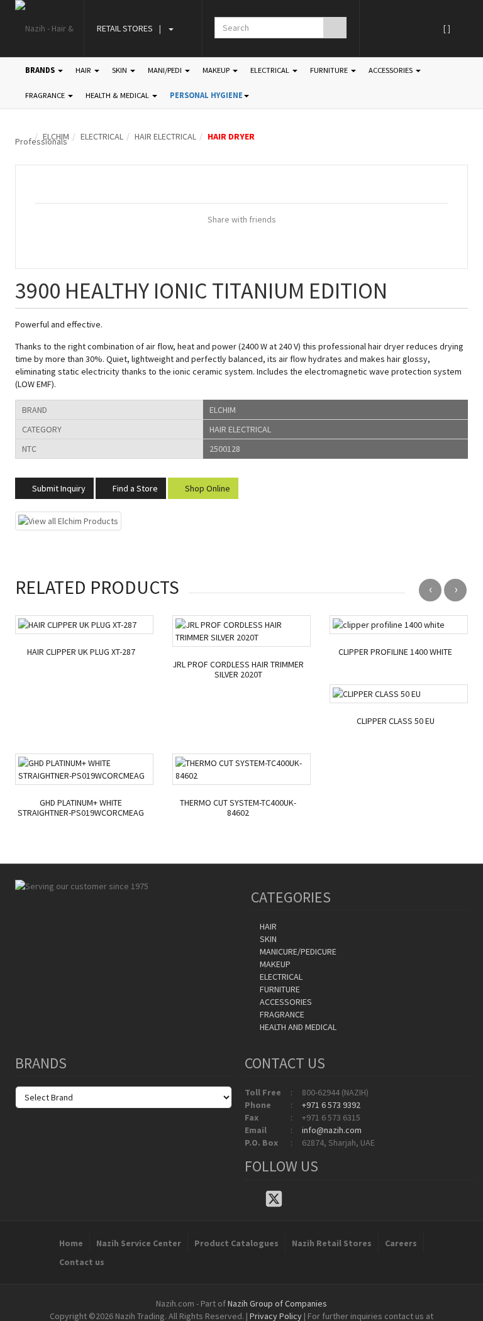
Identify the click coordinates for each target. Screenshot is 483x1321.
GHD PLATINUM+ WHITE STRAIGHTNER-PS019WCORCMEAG (81, 808)
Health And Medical (297, 1027)
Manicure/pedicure (297, 951)
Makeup (274, 964)
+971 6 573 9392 (331, 1104)
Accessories (285, 1001)
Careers (401, 1243)
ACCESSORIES (391, 70)
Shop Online (206, 488)
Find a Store (134, 488)
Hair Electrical (165, 136)
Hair (267, 926)
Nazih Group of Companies (277, 1303)
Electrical (101, 136)
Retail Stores (125, 28)
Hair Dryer (231, 136)
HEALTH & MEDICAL (118, 95)
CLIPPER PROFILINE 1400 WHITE (395, 652)
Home (71, 1243)
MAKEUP (217, 70)
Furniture (279, 989)
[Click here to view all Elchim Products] (68, 519)
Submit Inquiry (58, 488)
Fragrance (281, 1014)
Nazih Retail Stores (332, 1243)
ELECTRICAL (270, 70)
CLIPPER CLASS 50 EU (396, 721)
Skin (267, 939)
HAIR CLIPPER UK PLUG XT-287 (81, 652)
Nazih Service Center (138, 1243)
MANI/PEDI (166, 70)
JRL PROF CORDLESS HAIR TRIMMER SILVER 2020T (238, 670)
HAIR (84, 70)
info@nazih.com (332, 1130)
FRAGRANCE (46, 95)
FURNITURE (330, 70)
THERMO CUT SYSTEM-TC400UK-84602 (238, 808)
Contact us (81, 1262)
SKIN (120, 70)
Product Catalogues (236, 1243)
